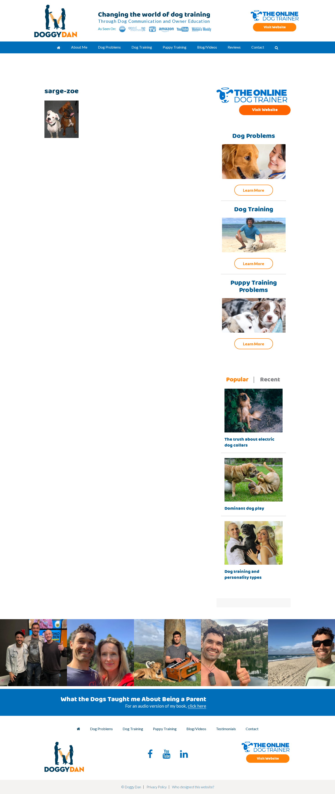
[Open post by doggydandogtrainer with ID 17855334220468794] (234, 652)
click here (197, 706)
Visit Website (275, 27)
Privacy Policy (157, 787)
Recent (270, 380)
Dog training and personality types (243, 574)
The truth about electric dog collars (249, 442)
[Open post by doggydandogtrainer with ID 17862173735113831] (167, 652)
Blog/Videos (196, 729)
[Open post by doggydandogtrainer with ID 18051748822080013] (301, 652)
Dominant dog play (244, 508)
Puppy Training (165, 729)
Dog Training (133, 729)
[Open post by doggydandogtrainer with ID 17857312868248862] (33, 652)
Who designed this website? (193, 787)
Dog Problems (101, 729)
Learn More (253, 190)
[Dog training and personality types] (253, 542)
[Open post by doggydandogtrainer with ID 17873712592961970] (100, 652)
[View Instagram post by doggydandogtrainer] (62, 680)
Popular (237, 380)
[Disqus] (116, 211)
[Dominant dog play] (253, 479)
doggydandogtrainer (33, 624)
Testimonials (226, 729)
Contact (252, 729)
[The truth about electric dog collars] (253, 410)
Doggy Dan (55, 21)
